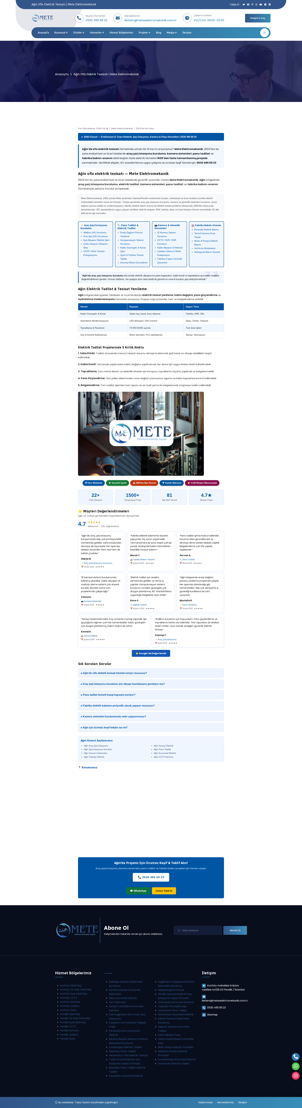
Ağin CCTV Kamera (163, 757)
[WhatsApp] (296, 1066)
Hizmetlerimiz (225, 1102)
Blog (158, 32)
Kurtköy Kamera (70, 1002)
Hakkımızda (205, 1102)
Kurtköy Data (68, 1010)
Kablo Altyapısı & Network (170, 247)
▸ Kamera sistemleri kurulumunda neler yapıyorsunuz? (113, 716)
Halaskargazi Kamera (171, 990)
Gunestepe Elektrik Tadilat (125, 1047)
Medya (170, 32)
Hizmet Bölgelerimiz (121, 32)
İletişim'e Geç (257, 18)
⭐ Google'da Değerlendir (151, 653)
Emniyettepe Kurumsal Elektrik (177, 1059)
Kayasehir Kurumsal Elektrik (126, 1076)
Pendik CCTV (68, 1026)
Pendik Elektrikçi (70, 1014)
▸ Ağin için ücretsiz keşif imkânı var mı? (104, 727)
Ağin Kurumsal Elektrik (165, 753)
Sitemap (212, 1014)
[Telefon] (296, 1057)
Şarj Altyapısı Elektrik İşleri (96, 240)
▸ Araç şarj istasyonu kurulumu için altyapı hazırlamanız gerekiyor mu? (123, 684)
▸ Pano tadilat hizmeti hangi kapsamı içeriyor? (108, 694)
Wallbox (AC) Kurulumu (94, 232)
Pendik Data (67, 1039)
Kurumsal (59, 32)
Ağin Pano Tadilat (162, 749)
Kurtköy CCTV (68, 998)
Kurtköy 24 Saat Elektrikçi (75, 989)
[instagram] (296, 1076)
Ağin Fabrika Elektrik (94, 757)
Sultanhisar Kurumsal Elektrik (175, 1014)
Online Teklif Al (164, 890)
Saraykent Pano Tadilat (172, 1010)
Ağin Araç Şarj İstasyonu (96, 745)
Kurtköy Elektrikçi (70, 985)
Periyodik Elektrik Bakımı (206, 229)
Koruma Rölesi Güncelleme (134, 262)
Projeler (143, 32)
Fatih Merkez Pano (169, 1035)
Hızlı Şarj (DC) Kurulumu (95, 236)
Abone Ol (235, 930)
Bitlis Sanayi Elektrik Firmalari (175, 1047)
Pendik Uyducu (69, 1034)
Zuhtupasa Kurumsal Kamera (176, 1002)
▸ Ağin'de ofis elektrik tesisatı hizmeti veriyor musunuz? (114, 673)
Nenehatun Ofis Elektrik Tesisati (128, 1055)
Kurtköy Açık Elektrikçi (73, 994)
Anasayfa (43, 32)
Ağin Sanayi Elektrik (163, 745)
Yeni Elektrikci (117, 1002)
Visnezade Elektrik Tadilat (173, 1063)
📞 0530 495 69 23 (151, 877)
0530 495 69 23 (96, 20)
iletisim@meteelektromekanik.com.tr (150, 20)
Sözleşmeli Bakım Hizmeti (207, 252)
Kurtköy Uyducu (69, 1006)
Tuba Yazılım (81, 1102)
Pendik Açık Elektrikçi (73, 1022)
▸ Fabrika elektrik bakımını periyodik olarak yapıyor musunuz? (118, 705)
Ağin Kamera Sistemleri (95, 753)
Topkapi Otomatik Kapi (172, 1006)
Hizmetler (95, 32)
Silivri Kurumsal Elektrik (123, 998)
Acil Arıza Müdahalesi (204, 248)
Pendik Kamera (69, 1030)
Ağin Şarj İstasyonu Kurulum (98, 749)
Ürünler (77, 32)
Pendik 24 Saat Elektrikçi (75, 1018)
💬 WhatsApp (138, 890)
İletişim (186, 32)
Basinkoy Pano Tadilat (122, 1051)
